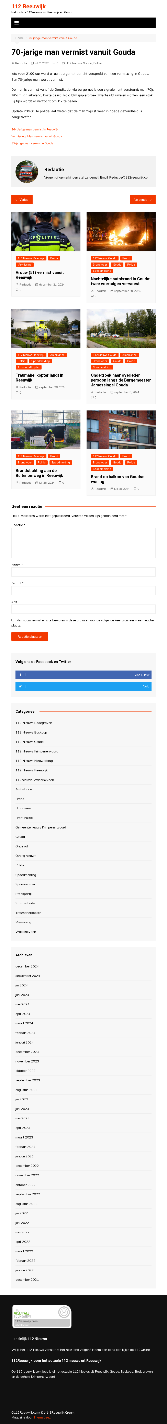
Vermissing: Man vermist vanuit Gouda (36, 136)
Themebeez (42, 1417)
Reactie (18, 525)
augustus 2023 (26, 1090)
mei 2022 (22, 1232)
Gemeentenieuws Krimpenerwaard (40, 827)
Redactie (21, 63)
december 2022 (27, 1166)
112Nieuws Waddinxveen (34, 780)
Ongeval (21, 846)
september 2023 (27, 1080)
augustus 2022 (26, 1204)
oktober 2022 (25, 1185)
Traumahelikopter (29, 367)
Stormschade (25, 903)
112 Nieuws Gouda (79, 63)
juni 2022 (22, 1223)
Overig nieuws (25, 856)
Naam (17, 565)
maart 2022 (24, 1251)
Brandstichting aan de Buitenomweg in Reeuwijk (39, 473)
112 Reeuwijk (28, 6)
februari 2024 (25, 1033)
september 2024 (27, 976)
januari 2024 (24, 1042)
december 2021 (27, 1279)
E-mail (17, 583)
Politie (97, 63)
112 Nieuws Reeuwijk (31, 258)
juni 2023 (22, 1109)
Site (14, 602)
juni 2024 (22, 995)
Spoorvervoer (25, 884)
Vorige (24, 200)
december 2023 (27, 1052)
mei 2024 (22, 1004)
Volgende (140, 200)
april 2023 (22, 1128)
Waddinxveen (25, 932)
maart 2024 (24, 1023)
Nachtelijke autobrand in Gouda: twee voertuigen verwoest (120, 281)
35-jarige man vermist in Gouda (32, 143)
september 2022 (27, 1194)
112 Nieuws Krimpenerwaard (36, 751)
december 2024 (27, 966)
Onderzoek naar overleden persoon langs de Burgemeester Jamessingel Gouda (121, 380)
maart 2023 (24, 1137)
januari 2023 (24, 1156)
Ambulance (57, 354)
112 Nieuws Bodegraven (33, 723)
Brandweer (100, 264)
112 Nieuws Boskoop (31, 732)
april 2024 (22, 1014)
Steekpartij (23, 894)
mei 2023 (22, 1118)
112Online (142, 1350)
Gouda (117, 264)
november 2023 (27, 1061)
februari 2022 (25, 1261)
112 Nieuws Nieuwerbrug (34, 761)
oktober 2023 (25, 1071)
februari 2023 (25, 1147)
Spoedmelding (102, 270)
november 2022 (27, 1175)
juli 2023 (21, 1099)
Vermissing (25, 264)
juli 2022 (21, 1213)
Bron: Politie (24, 818)
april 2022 (22, 1242)
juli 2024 (21, 985)
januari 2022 (24, 1270)
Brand (126, 258)
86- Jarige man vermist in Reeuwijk (34, 129)
